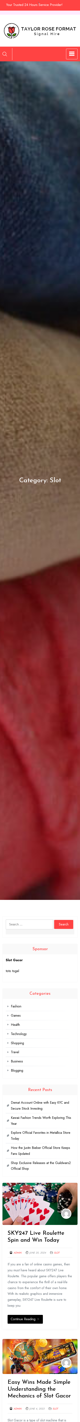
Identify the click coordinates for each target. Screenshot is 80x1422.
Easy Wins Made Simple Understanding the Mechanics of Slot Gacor (39, 1389)
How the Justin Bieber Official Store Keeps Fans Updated (40, 1150)
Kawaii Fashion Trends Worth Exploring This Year (41, 1120)
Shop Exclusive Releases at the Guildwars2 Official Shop (41, 1166)
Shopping (17, 1043)
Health (15, 1024)
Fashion (16, 1006)
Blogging (17, 1070)
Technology (19, 1034)
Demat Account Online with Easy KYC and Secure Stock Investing (40, 1105)
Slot (56, 1253)
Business (17, 1061)
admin (17, 1253)
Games (16, 1015)
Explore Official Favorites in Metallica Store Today (40, 1135)
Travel (15, 1052)
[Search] (4, 54)
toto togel (12, 971)
